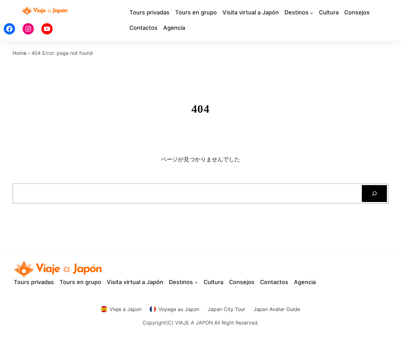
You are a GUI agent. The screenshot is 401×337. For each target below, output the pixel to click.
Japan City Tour (226, 309)
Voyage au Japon (179, 309)
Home (19, 53)
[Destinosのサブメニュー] (311, 12)
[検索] (374, 193)
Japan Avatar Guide (276, 309)
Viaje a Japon (126, 309)
